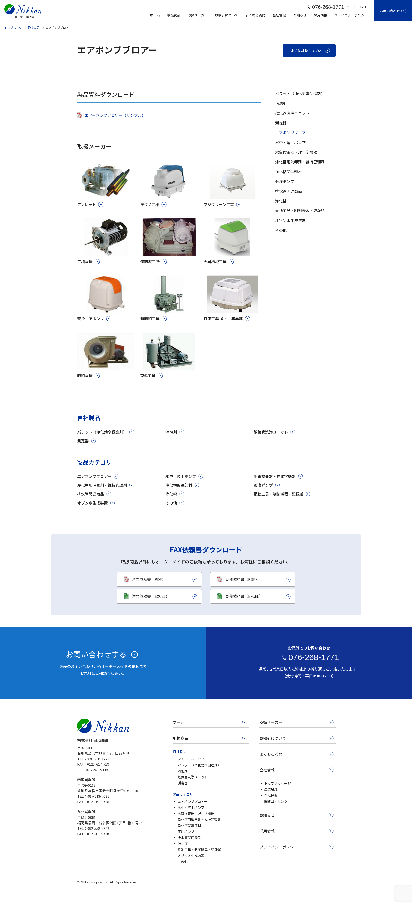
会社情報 (279, 15)
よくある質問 (255, 15)
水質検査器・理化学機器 (275, 476)
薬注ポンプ (263, 485)
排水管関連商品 (90, 494)
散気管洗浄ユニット (271, 432)
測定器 (83, 441)
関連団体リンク (276, 801)
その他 (171, 503)
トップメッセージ (277, 783)
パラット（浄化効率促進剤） (102, 432)
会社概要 (271, 795)
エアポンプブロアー (94, 476)
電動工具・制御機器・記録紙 (278, 494)
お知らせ (300, 15)
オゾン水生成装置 (92, 503)
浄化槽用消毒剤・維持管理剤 (102, 485)
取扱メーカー (198, 15)
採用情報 (320, 15)
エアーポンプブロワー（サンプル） (115, 115)
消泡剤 (171, 432)
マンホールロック (191, 758)
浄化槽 (171, 494)
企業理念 (271, 789)
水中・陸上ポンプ (180, 476)
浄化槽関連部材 (178, 485)
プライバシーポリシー (351, 15)
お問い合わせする (96, 654)
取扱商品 (173, 15)
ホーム (155, 15)
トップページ (13, 28)
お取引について (226, 15)
